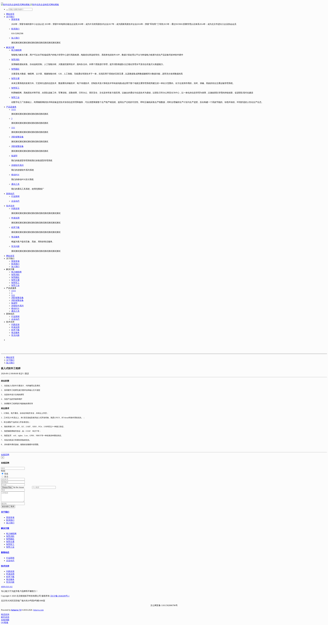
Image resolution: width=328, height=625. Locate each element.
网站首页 (10, 14)
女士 (6, 476)
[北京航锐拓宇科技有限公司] (164, 4)
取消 (12, 506)
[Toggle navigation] (2, 2)
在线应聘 (5, 455)
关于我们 (10, 360)
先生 (6, 474)
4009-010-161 (7, 587)
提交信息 (5, 506)
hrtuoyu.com (38, 610)
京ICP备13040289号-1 (59, 596)
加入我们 (10, 363)
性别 (3, 471)
